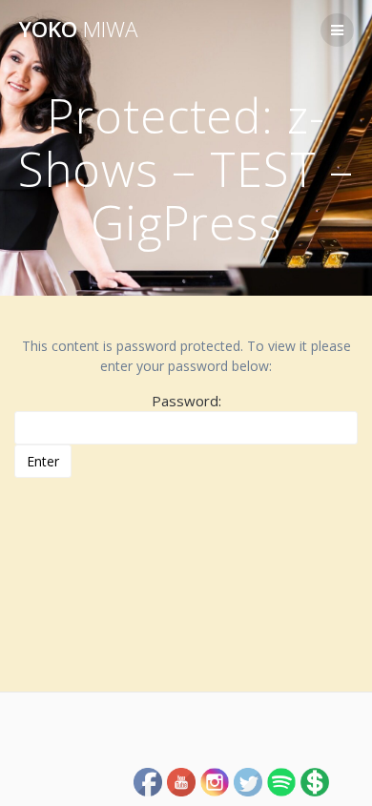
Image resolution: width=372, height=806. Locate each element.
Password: (186, 400)
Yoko (78, 29)
